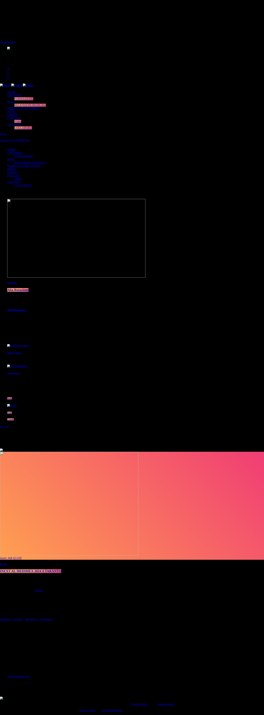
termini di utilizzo (112, 710)
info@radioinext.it (19, 676)
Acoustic (12, 282)
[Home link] (16, 85)
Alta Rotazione (18, 290)
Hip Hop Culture (14, 353)
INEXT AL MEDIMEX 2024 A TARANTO (30, 571)
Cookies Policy (165, 704)
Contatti (10, 419)
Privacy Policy (139, 704)
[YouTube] (8, 68)
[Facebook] (8, 78)
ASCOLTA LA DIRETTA (15, 140)
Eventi (4, 564)
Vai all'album (7, 42)
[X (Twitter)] (7, 71)
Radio (9, 413)
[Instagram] (8, 75)
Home (9, 398)
